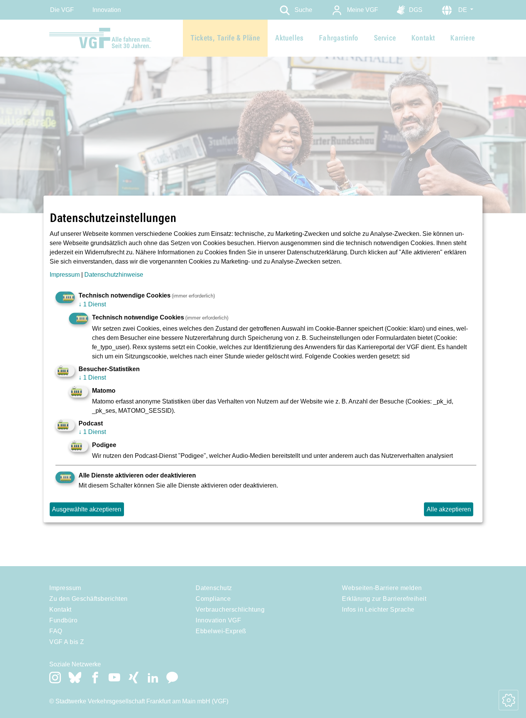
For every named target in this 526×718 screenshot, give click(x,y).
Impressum (65, 274)
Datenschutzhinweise (113, 274)
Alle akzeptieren (449, 509)
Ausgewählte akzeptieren (86, 509)
